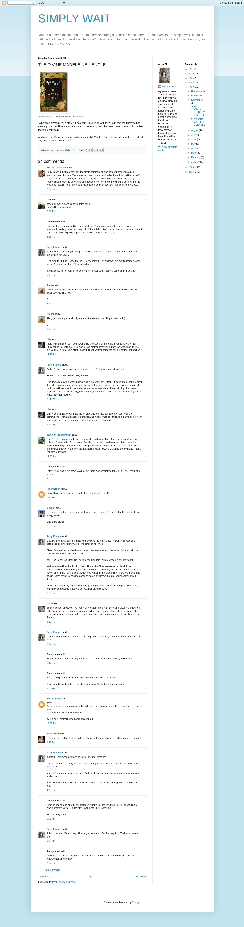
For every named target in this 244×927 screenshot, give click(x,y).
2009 (191, 78)
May (193, 143)
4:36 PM (51, 236)
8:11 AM (51, 399)
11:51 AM (51, 456)
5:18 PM (51, 526)
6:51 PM (51, 593)
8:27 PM (51, 621)
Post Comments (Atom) (64, 882)
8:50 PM (51, 303)
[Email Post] (80, 150)
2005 (191, 172)
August (195, 130)
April (194, 148)
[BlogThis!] (91, 150)
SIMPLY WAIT (74, 18)
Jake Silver (53, 733)
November (197, 95)
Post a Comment (51, 870)
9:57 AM (51, 424)
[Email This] (87, 150)
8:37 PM (51, 644)
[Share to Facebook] (98, 150)
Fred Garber (53, 489)
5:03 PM (51, 275)
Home (93, 876)
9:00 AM (51, 841)
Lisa (49, 339)
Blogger (136, 902)
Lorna (50, 603)
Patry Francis (54, 247)
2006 (191, 167)
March (194, 152)
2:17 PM (51, 189)
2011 (191, 69)
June (194, 139)
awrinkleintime (45, 116)
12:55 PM (52, 723)
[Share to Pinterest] (102, 150)
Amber (50, 285)
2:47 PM (51, 742)
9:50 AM (51, 688)
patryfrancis (78, 116)
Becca (50, 507)
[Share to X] (94, 150)
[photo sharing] (54, 112)
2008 (191, 82)
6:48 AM (51, 497)
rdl (48, 199)
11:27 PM (51, 354)
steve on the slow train (59, 435)
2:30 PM (51, 211)
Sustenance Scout (57, 167)
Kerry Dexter (54, 698)
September (197, 100)
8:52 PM (51, 329)
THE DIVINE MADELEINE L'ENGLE (198, 122)
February (196, 157)
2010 (191, 73)
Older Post (140, 876)
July (193, 135)
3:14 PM (51, 863)
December (197, 91)
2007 (191, 87)
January (195, 161)
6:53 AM (51, 819)
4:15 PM (51, 478)
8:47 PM (51, 663)
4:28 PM (51, 790)
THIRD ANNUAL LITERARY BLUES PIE (198, 110)
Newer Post (45, 876)
